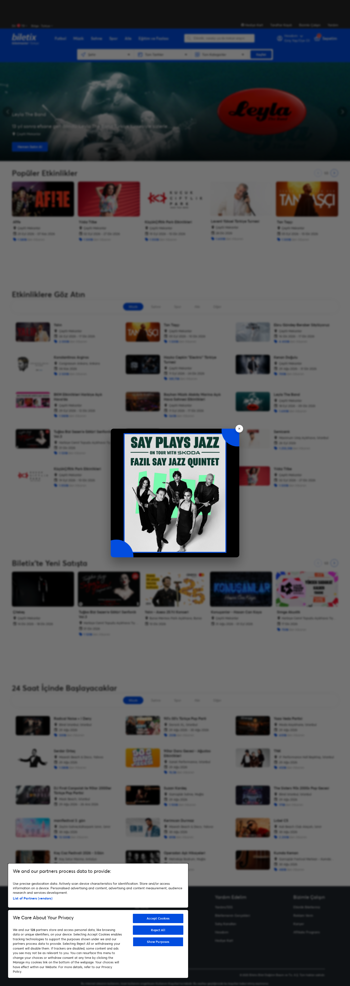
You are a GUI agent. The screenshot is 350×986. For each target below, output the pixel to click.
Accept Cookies (158, 918)
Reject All (158, 930)
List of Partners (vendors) (32, 898)
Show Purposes (158, 942)
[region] (98, 920)
